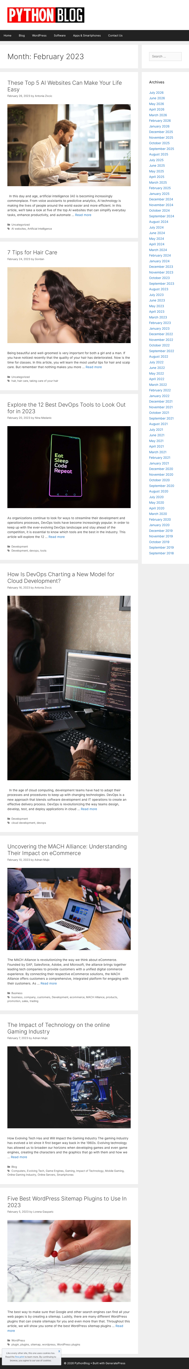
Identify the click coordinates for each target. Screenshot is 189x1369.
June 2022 (157, 368)
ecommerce (77, 997)
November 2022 (161, 340)
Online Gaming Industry (21, 1174)
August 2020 (158, 491)
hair (13, 380)
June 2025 (157, 165)
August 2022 (158, 356)
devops (34, 550)
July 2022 (156, 362)
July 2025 (156, 160)
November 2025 (161, 137)
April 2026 (156, 109)
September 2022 (161, 351)
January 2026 (159, 126)
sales (25, 1001)
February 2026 (160, 120)
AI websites (18, 228)
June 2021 (156, 435)
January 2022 (159, 396)
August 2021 (158, 424)
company (30, 997)
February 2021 (159, 457)
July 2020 (156, 497)
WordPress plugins (68, 1344)
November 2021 (161, 407)
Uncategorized (20, 224)
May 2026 (156, 104)
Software (60, 35)
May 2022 (156, 373)
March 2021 (157, 452)
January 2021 (159, 463)
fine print (19, 1356)
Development (19, 546)
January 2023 (159, 328)
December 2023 (161, 266)
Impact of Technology (90, 1170)
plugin (15, 1344)
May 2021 (156, 441)
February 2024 (160, 255)
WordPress (39, 35)
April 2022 (156, 379)
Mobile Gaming (114, 1170)
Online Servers (46, 1174)
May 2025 (156, 171)
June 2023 (157, 300)
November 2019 (161, 536)
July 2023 (156, 295)
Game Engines (55, 1170)
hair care (22, 380)
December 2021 (161, 401)
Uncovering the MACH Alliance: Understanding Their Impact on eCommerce (67, 849)
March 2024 (158, 250)
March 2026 (158, 115)
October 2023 (159, 278)
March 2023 (158, 317)
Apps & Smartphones (87, 35)
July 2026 (156, 92)
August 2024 (158, 222)
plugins (24, 1344)
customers (43, 997)
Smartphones (65, 1174)
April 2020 (156, 508)
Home (7, 35)
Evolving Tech (35, 1170)
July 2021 (156, 429)
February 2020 (160, 519)
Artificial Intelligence (40, 228)
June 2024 (157, 233)
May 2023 (156, 306)
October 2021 (159, 413)
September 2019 (161, 547)
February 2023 (160, 323)
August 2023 (158, 289)
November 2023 (161, 272)
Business (17, 993)
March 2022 (158, 385)
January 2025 (159, 194)
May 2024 (156, 239)
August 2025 (158, 154)
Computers (18, 1170)
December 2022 (161, 334)
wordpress (49, 1344)
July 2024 (156, 227)
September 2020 (161, 486)
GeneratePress (115, 1363)
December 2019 (161, 531)
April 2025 (156, 177)
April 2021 (156, 446)
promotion (13, 1001)
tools (43, 550)
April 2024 (156, 244)
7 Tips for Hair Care (32, 252)
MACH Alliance (95, 997)
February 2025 (160, 188)
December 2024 (161, 199)
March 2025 (158, 182)
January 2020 (159, 525)
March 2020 (158, 514)
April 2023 (156, 311)
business (17, 997)
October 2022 (159, 345)
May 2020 (156, 502)
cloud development (23, 822)
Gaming (70, 1170)
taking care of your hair (44, 380)
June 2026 (157, 98)
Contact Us (115, 35)
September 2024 (161, 216)
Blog (22, 35)
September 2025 (161, 149)
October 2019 (159, 542)
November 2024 (161, 205)
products (111, 997)
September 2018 (161, 553)
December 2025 (161, 132)
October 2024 (159, 210)
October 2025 (159, 143)
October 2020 (159, 480)
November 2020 (161, 474)
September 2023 (161, 283)
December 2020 (161, 469)
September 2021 (161, 418)
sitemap (36, 1344)
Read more (83, 215)
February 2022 (160, 390)
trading (34, 1001)
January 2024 (159, 261)
